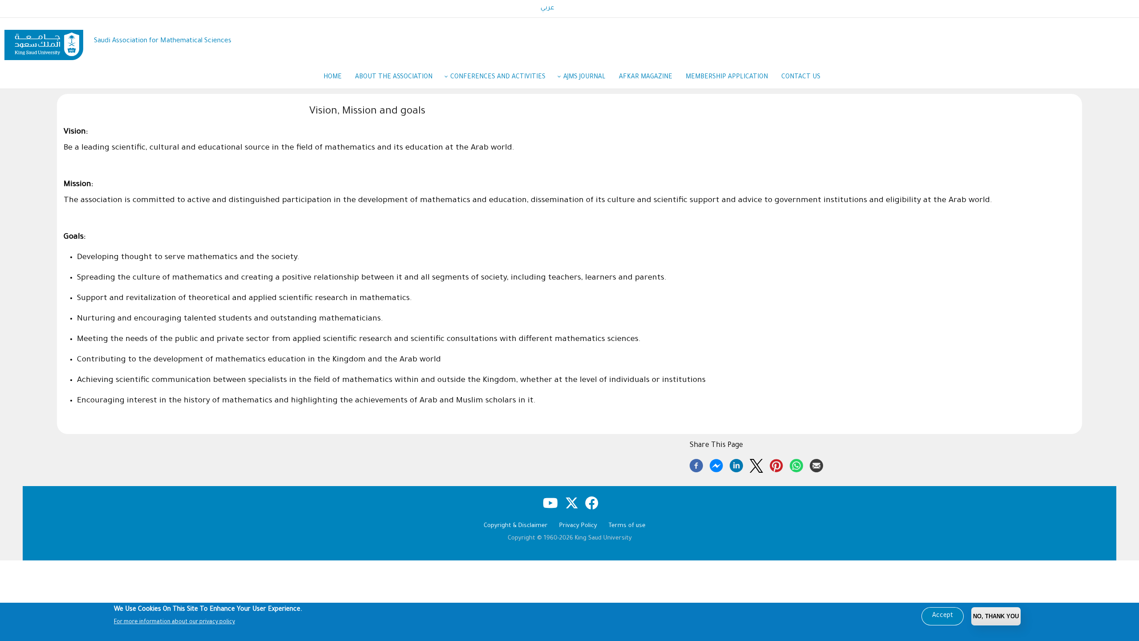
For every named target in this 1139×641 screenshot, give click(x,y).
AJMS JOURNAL (584, 77)
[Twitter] (756, 464)
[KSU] (44, 41)
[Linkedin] (736, 464)
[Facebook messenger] (716, 464)
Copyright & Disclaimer (516, 526)
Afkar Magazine (645, 77)
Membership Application (727, 77)
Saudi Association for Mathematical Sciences (162, 41)
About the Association (393, 77)
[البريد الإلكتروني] (816, 464)
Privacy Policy (578, 526)
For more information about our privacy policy (174, 622)
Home (332, 77)
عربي (547, 8)
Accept (942, 616)
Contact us (800, 77)
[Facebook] (696, 464)
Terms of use (627, 526)
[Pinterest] (776, 464)
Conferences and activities (497, 77)
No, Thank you (996, 616)
